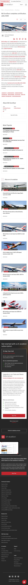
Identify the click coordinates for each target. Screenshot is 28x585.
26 (3, 111)
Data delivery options (5, 540)
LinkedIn (14, 39)
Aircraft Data (4, 498)
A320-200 (14, 53)
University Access (5, 554)
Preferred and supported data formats (9, 538)
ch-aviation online (5, 1)
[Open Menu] (26, 4)
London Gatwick (13, 41)
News (2, 10)
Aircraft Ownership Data (6, 500)
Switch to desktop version (14, 430)
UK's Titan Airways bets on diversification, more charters (13, 212)
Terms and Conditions (18, 557)
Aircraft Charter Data (5, 504)
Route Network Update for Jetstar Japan (13, 168)
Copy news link (23, 39)
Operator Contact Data (6, 490)
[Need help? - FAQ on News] (17, 19)
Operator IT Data (4, 496)
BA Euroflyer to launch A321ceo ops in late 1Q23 (13, 331)
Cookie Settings (17, 550)
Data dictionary (4, 542)
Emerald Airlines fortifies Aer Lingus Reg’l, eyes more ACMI (13, 194)
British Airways (21, 46)
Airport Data (4, 488)
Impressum (16, 561)
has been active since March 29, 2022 (16, 83)
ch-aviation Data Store (16, 1)
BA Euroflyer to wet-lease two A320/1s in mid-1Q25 (14, 234)
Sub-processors (17, 565)
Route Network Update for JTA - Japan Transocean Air (13, 159)
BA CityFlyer (18, 76)
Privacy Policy (17, 559)
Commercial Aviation (9, 10)
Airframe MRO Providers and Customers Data (10, 507)
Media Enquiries (4, 556)
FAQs (15, 548)
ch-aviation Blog (4, 550)
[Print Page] (25, 19)
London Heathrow (8, 48)
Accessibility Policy (18, 563)
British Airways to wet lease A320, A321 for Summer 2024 (13, 275)
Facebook (20, 39)
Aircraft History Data (5, 501)
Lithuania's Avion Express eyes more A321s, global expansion (13, 293)
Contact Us (3, 560)
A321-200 (19, 69)
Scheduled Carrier (6, 108)
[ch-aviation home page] (6, 4)
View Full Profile (14, 115)
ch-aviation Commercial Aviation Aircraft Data (14, 56)
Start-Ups (23, 94)
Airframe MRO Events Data (6, 509)
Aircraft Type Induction (6, 96)
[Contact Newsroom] (21, 19)
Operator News (4, 484)
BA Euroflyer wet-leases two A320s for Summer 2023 (12, 312)
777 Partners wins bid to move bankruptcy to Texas (11, 131)
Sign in (21, 4)
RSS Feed (25, 39)
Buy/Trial (14, 415)
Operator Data (4, 486)
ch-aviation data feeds (6, 536)
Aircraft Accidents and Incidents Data (9, 505)
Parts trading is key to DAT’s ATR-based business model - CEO (12, 253)
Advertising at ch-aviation (6, 552)
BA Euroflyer (4, 41)
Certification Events (16, 96)
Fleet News (17, 10)
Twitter (12, 576)
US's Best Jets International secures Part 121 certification (13, 141)
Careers (3, 558)
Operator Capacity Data (6, 494)
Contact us (14, 422)
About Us (3, 548)
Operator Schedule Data (6, 492)
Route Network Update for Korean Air (13, 150)
